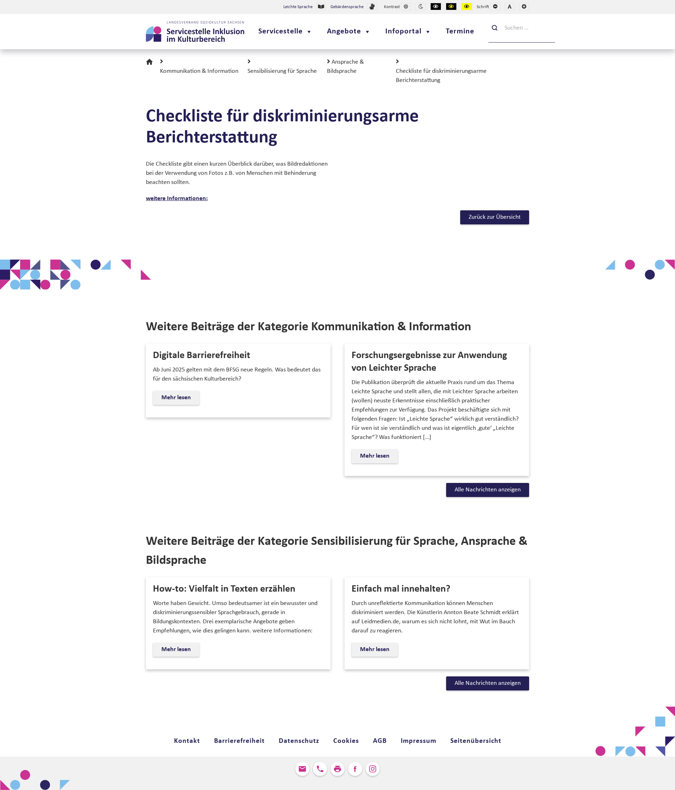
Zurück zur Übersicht (495, 217)
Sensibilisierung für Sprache (282, 71)
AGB (380, 741)
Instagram (373, 769)
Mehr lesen (177, 399)
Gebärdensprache (347, 7)
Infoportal (403, 31)
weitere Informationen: (177, 198)
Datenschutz (299, 741)
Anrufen (320, 769)
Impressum (418, 741)
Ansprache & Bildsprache (345, 67)
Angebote (344, 31)
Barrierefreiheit (239, 741)
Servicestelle (280, 31)
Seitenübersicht (475, 741)
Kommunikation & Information (199, 71)
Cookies (346, 741)
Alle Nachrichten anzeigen (488, 489)
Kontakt (187, 741)
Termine (460, 31)
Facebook (355, 769)
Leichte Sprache (298, 7)
